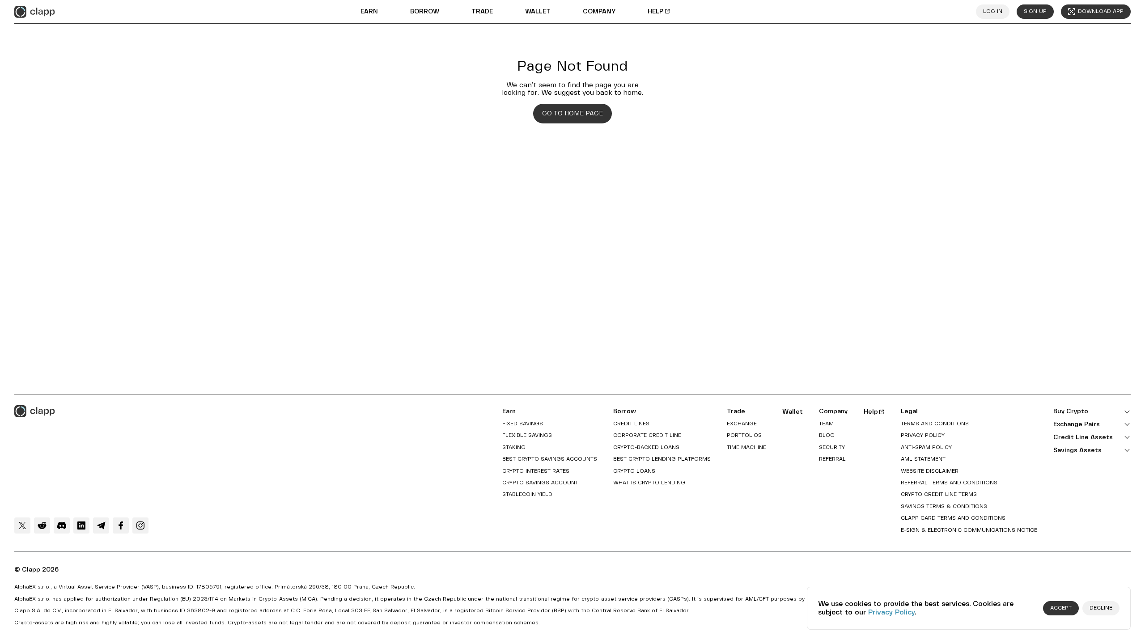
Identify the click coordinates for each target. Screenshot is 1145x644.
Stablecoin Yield (527, 494)
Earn (369, 11)
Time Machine (746, 447)
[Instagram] (140, 525)
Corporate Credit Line (647, 435)
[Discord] (62, 525)
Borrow (424, 11)
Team (826, 423)
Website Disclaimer (929, 471)
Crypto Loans (634, 471)
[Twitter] (22, 525)
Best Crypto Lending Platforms (662, 459)
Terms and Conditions (935, 423)
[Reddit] (42, 525)
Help (655, 11)
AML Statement (923, 459)
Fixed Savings (522, 423)
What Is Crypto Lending (649, 482)
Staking (514, 447)
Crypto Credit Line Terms (939, 494)
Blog (827, 435)
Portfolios (744, 435)
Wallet (538, 11)
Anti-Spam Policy (926, 447)
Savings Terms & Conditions (944, 506)
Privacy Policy (891, 612)
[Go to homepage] (34, 12)
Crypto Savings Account (540, 482)
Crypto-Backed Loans (646, 447)
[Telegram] (101, 525)
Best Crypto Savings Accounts (549, 459)
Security (832, 447)
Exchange (742, 423)
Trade (482, 11)
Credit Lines (631, 423)
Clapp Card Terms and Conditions (953, 518)
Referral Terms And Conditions (949, 482)
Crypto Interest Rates (535, 471)
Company (599, 11)
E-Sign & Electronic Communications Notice (969, 530)
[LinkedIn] (81, 525)
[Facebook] (121, 525)
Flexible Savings (527, 435)
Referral (832, 459)
